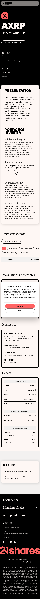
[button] (36, 3)
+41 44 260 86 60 (9, 538)
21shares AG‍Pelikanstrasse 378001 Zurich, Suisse (15, 533)
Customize (20, 310)
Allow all (20, 306)
